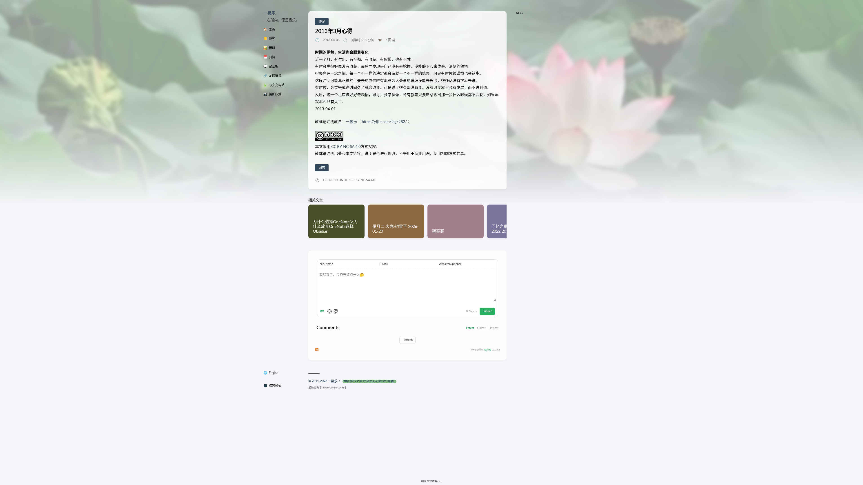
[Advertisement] (558, 49)
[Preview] (335, 311)
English (273, 373)
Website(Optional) (450, 264)
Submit (487, 311)
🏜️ (269, 48)
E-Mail (383, 264)
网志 (322, 167)
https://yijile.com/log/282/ (384, 122)
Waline (487, 349)
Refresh (408, 340)
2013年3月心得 (333, 31)
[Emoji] (329, 311)
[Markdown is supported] (323, 311)
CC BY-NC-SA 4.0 (345, 147)
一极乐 (269, 13)
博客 (322, 21)
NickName (326, 264)
